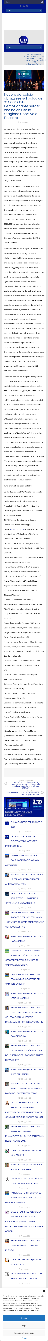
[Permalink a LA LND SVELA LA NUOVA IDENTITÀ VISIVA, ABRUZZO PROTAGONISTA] (7, 838)
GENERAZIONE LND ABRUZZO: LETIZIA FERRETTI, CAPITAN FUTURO (22, 1245)
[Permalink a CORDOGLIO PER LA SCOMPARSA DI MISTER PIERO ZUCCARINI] (7, 1181)
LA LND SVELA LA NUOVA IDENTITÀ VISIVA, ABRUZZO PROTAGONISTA (18, 812)
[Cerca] (42, 2)
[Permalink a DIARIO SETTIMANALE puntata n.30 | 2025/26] (7, 1152)
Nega (24, 1325)
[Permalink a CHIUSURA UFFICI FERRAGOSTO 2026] (7, 824)
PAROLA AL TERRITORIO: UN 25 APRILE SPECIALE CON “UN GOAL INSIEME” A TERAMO (24, 1198)
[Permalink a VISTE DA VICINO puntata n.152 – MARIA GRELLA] (7, 938)
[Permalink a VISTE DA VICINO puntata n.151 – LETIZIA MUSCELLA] (7, 995)
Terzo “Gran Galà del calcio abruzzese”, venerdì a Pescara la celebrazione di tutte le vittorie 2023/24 (25, 784)
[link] (32, 187)
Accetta (24, 1318)
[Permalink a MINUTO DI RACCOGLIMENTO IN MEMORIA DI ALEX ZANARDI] (7, 1276)
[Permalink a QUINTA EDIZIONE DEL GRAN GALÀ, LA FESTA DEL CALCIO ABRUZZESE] (7, 857)
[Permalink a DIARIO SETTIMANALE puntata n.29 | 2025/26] (7, 1262)
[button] (44, 1291)
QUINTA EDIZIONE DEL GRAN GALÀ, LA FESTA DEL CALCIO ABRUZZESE (22, 860)
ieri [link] (32, 187)
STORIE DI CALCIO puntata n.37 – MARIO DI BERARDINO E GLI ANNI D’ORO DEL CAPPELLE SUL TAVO (24, 1088)
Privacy (24, 1338)
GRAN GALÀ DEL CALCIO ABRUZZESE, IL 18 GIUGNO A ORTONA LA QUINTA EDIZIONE (21, 898)
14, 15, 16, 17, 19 (17, 529)
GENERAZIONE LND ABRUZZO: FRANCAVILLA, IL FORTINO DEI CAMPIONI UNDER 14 (22, 979)
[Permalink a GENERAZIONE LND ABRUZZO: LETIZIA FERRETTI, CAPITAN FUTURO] (7, 1242)
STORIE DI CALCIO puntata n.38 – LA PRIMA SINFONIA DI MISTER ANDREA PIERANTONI (24, 879)
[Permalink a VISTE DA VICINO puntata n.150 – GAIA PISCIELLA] (7, 1033)
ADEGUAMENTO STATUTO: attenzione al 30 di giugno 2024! (22, 792)
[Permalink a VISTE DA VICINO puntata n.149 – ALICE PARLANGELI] (7, 1071)
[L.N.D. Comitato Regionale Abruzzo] (23, 43)
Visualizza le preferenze (24, 1333)
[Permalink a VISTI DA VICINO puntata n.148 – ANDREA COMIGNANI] (7, 1166)
